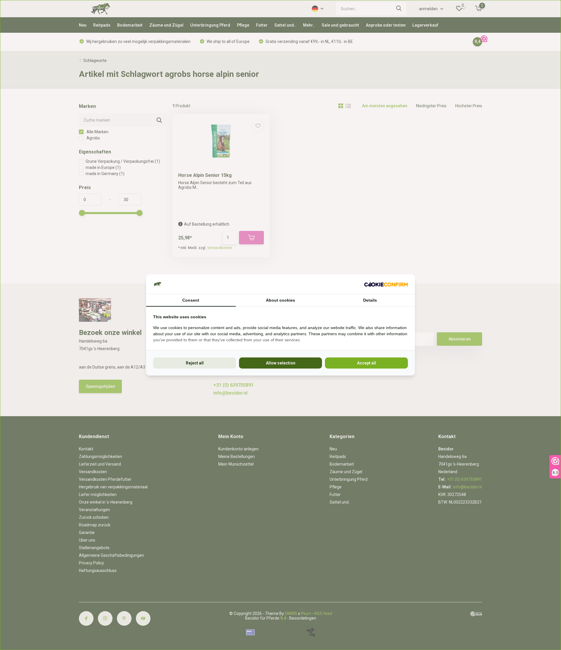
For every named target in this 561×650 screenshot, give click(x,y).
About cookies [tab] (280, 300)
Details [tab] (370, 300)
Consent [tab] (190, 300)
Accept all (366, 363)
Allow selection (280, 363)
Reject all (195, 363)
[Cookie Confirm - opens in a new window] (386, 284)
